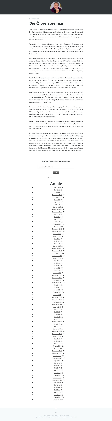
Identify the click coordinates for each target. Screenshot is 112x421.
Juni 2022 (57, 263)
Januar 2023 (57, 246)
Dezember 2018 (57, 331)
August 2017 (57, 361)
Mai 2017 (57, 368)
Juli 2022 (57, 261)
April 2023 (57, 244)
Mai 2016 (57, 390)
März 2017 (57, 373)
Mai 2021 (57, 287)
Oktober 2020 (57, 302)
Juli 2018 (57, 339)
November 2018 (57, 334)
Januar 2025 (57, 207)
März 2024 (57, 222)
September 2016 (57, 380)
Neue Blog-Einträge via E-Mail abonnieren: (56, 161)
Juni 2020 (57, 312)
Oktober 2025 (57, 197)
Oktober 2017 (57, 356)
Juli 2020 (57, 309)
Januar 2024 (57, 226)
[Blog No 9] (56, 7)
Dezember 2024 (57, 209)
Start (56, 412)
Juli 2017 (57, 363)
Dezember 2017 (57, 351)
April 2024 (57, 219)
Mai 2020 (57, 314)
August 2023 (57, 236)
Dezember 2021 (57, 275)
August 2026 (57, 187)
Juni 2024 (57, 217)
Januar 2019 (57, 329)
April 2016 (57, 392)
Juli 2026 (57, 190)
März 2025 (57, 205)
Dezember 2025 (57, 195)
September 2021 (57, 283)
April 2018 (57, 344)
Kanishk (67, 415)
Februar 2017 (57, 375)
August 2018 (57, 336)
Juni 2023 (57, 241)
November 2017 (57, 353)
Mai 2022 (57, 265)
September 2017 (57, 358)
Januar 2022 (57, 273)
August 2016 (57, 383)
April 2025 (57, 202)
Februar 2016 (57, 397)
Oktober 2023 (57, 234)
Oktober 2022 (57, 253)
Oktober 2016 (57, 378)
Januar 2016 (57, 400)
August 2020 (57, 307)
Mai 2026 (57, 192)
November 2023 (57, 231)
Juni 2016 (57, 387)
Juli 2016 (57, 385)
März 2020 (57, 319)
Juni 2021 (57, 285)
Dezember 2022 (57, 248)
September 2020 (57, 305)
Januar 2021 (57, 295)
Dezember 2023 (57, 229)
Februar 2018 (57, 346)
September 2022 (57, 256)
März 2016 (57, 395)
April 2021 (57, 290)
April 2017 (57, 370)
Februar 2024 (57, 224)
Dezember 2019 (57, 322)
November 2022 (57, 251)
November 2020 (57, 300)
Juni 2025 (57, 200)
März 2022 (57, 270)
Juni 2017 (57, 365)
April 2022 (57, 268)
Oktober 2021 (57, 280)
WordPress (54, 415)
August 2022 (57, 258)
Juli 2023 (57, 239)
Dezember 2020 (57, 297)
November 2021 (57, 278)
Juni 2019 (57, 324)
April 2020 (57, 317)
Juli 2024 (57, 214)
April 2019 (57, 326)
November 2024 (57, 212)
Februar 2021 (57, 292)
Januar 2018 (57, 348)
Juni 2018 (57, 341)
